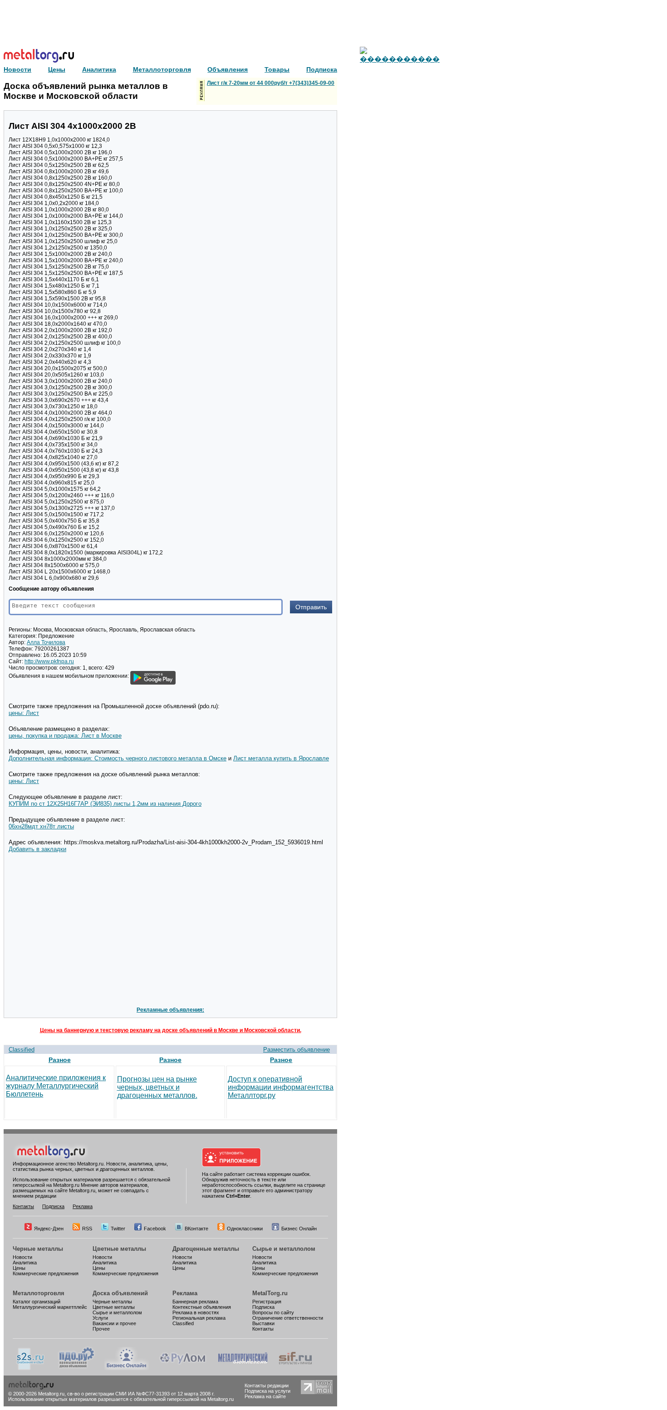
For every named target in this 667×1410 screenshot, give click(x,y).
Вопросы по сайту (273, 1312)
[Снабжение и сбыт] (31, 1368)
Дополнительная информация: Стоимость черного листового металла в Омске (117, 758)
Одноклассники (245, 1228)
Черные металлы (38, 1248)
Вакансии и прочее (114, 1323)
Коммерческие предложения (45, 1273)
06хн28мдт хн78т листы (41, 826)
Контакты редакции (267, 1385)
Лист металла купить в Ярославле (281, 758)
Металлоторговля (38, 1293)
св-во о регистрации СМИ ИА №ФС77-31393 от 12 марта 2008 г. (141, 1393)
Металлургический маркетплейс (50, 1307)
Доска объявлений (120, 1293)
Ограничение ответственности (287, 1318)
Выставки (263, 1323)
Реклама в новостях (195, 1312)
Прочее (101, 1329)
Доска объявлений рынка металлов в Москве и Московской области (86, 91)
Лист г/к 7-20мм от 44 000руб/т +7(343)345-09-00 (270, 83)
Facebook (155, 1228)
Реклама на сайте (265, 1396)
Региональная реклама (199, 1318)
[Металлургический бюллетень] (242, 1368)
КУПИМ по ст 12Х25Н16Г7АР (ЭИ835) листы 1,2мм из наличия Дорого (105, 803)
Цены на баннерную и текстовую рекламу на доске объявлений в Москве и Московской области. (170, 1030)
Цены (19, 1268)
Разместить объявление (296, 1049)
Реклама (83, 1206)
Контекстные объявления (201, 1307)
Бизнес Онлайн (299, 1228)
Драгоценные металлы (205, 1248)
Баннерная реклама (195, 1301)
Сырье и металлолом (283, 1248)
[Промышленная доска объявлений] (76, 1368)
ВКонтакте (196, 1228)
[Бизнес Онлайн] (126, 1368)
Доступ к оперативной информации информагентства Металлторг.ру (281, 1087)
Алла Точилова (46, 642)
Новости (22, 1257)
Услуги (100, 1318)
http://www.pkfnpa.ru (49, 661)
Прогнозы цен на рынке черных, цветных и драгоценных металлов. (157, 1087)
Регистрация (266, 1301)
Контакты (23, 1206)
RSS (87, 1228)
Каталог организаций (36, 1301)
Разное (60, 1059)
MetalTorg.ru (270, 1293)
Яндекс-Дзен (49, 1228)
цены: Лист (24, 713)
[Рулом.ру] (182, 1368)
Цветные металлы (119, 1248)
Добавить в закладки (37, 849)
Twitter (118, 1228)
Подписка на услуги (267, 1391)
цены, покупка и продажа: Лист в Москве (65, 735)
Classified (21, 1049)
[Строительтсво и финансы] (295, 1368)
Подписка (53, 1206)
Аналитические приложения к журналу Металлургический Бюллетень (56, 1086)
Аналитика (25, 1262)
